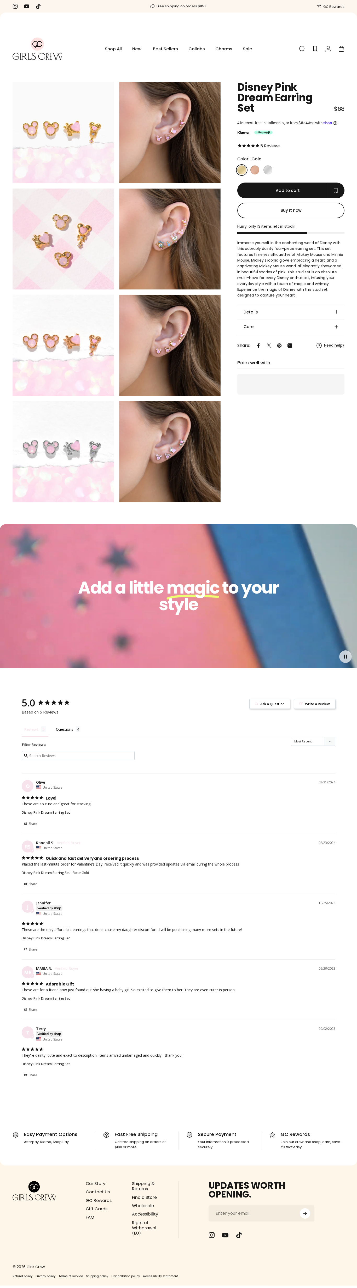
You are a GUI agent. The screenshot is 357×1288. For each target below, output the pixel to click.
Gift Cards (96, 1209)
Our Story (95, 1183)
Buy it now (291, 210)
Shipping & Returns (143, 1186)
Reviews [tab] (31, 729)
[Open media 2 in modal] (170, 132)
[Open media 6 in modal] (170, 345)
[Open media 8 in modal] (170, 451)
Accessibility (145, 1214)
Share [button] (32, 823)
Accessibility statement (160, 1276)
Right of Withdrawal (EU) (144, 1228)
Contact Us (98, 1192)
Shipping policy (97, 1276)
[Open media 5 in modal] (63, 345)
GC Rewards (333, 6)
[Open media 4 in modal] (170, 239)
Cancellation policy (125, 1276)
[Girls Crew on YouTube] (225, 1235)
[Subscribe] (305, 1213)
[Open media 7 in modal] (63, 451)
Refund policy (22, 1276)
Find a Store (144, 1197)
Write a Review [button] (317, 704)
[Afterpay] (263, 132)
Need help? (334, 345)
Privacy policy (45, 1276)
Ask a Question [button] (272, 704)
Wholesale (143, 1205)
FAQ (90, 1217)
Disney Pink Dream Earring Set (46, 812)
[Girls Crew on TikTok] (239, 1235)
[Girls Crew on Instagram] (212, 1235)
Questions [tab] (64, 729)
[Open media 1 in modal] (63, 132)
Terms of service (71, 1276)
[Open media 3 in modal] (63, 239)
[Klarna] (243, 132)
